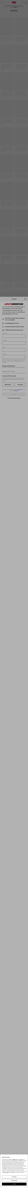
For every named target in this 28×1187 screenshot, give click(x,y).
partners (21, 1159)
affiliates (14, 1159)
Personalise (14, 1176)
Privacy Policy (6, 1172)
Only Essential (14, 1180)
